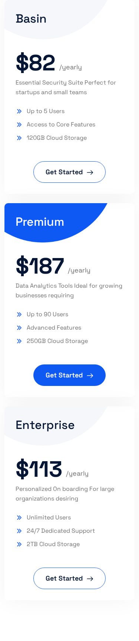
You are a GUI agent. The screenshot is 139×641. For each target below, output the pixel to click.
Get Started (64, 172)
